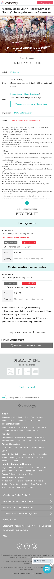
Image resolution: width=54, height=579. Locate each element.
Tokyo (36, 94)
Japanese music (9, 417)
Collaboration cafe (9, 447)
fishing (19, 471)
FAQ (5, 536)
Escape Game (31, 471)
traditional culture (38, 427)
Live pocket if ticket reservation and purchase (9, 3)
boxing (4, 457)
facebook (19, 371)
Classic (20, 420)
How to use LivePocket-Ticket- (18, 501)
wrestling (43, 454)
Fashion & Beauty (9, 474)
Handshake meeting (24, 437)
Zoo (27, 467)
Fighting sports (16, 457)
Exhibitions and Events (13, 477)
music (5, 413)
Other (38, 420)
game (11, 471)
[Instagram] (34, 546)
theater (12, 427)
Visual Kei (29, 420)
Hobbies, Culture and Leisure (16, 464)
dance (28, 430)
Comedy (5, 430)
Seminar (25, 484)
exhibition (39, 437)
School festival (8, 487)
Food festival (36, 484)
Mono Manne (17, 430)
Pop (26, 417)
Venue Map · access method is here (31, 104)
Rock (20, 417)
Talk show (21, 441)
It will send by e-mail (35, 371)
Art (46, 484)
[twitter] (19, 546)
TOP (3, 398)
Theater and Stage (11, 423)
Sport (4, 450)
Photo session (8, 441)
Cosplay (22, 474)
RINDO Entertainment (22, 113)
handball (39, 457)
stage (4, 427)
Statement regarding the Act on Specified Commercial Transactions (27, 528)
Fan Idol (6, 434)
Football (14, 454)
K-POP (11, 420)
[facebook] (27, 546)
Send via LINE (27, 371)
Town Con (14, 484)
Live (29, 441)
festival (28, 481)
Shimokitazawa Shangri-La (22, 94)
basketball (6, 461)
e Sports (29, 457)
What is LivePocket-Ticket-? (16, 495)
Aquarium (36, 467)
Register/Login (46, 3)
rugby (23, 454)
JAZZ (4, 420)
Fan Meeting (7, 437)
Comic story (23, 427)
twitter (10, 371)
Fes (32, 417)
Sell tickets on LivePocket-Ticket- (18, 507)
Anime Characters (11, 444)
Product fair (7, 481)
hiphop (40, 417)
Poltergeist (14, 72)
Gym (21, 467)
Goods (37, 441)
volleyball (32, 454)
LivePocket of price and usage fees (20, 513)
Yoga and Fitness (9, 467)
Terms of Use (9, 519)
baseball (5, 454)
